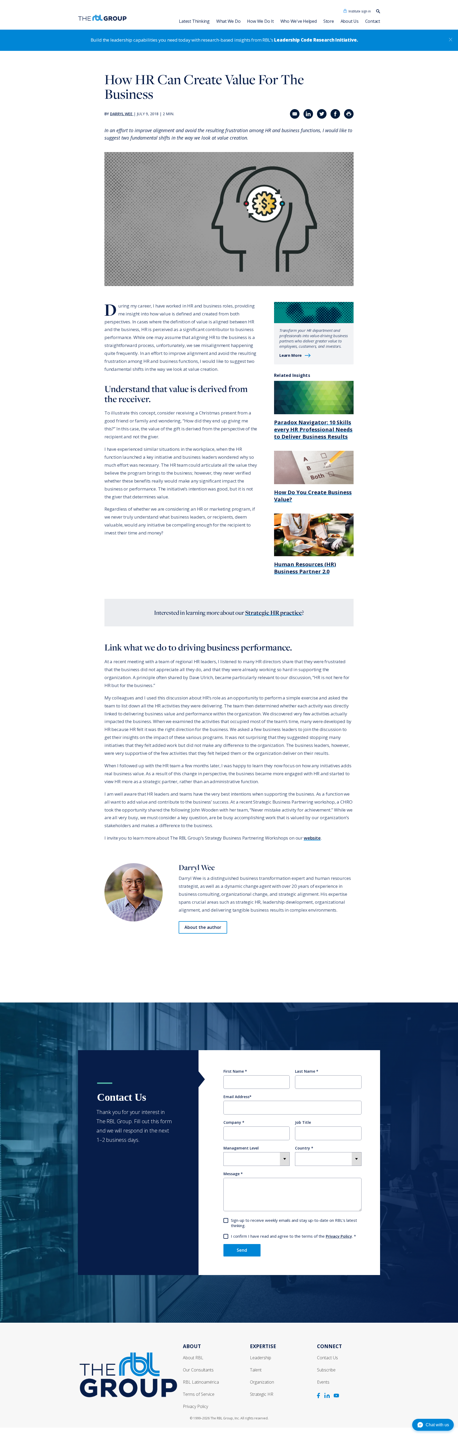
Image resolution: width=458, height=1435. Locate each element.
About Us (350, 21)
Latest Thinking (194, 21)
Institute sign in (360, 11)
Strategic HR (261, 1394)
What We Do (228, 21)
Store (328, 21)
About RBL (193, 1358)
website (312, 838)
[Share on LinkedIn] (308, 114)
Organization (262, 1382)
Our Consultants (198, 1370)
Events (323, 1382)
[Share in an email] (295, 114)
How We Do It (260, 21)
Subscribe (326, 1370)
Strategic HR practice (273, 612)
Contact (372, 21)
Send (242, 1250)
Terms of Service (198, 1394)
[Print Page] (349, 114)
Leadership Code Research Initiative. (316, 40)
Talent (256, 1370)
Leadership (260, 1358)
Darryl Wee (121, 113)
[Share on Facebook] (335, 114)
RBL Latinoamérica (201, 1382)
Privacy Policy (339, 1236)
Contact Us (327, 1358)
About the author (202, 927)
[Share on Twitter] (322, 114)
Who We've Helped (298, 21)
